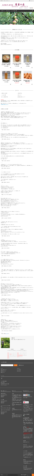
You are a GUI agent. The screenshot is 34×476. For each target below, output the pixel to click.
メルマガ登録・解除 (14, 10)
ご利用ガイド (3, 10)
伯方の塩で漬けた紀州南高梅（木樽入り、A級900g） (6, 64)
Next (33, 18)
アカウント (31, 0)
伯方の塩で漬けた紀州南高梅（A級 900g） (17, 81)
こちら (7, 333)
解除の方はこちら (21, 365)
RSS (1, 382)
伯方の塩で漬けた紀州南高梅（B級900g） (17, 64)
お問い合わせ (8, 10)
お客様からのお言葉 (4, 93)
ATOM (3, 382)
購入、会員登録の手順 (5, 96)
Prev (1, 18)
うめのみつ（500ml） (6, 80)
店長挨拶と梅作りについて (21, 96)
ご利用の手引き (20, 93)
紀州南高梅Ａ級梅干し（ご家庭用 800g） (28, 81)
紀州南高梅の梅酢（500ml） (28, 64)
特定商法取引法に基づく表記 (5, 383)
